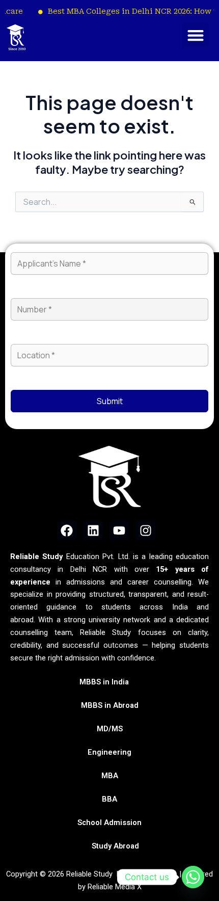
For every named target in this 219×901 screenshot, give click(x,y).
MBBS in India (104, 681)
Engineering (109, 752)
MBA (109, 775)
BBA (109, 799)
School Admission (109, 822)
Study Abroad (115, 846)
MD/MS (110, 728)
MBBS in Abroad (110, 705)
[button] (195, 35)
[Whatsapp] (193, 877)
